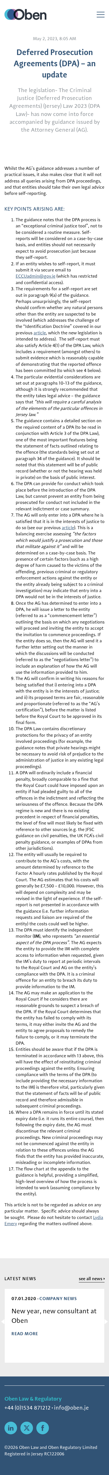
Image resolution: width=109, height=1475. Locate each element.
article (40, 332)
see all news (90, 1278)
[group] (54, 1326)
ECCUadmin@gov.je (35, 276)
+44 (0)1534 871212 (27, 1407)
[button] (4, 1322)
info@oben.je (71, 1407)
